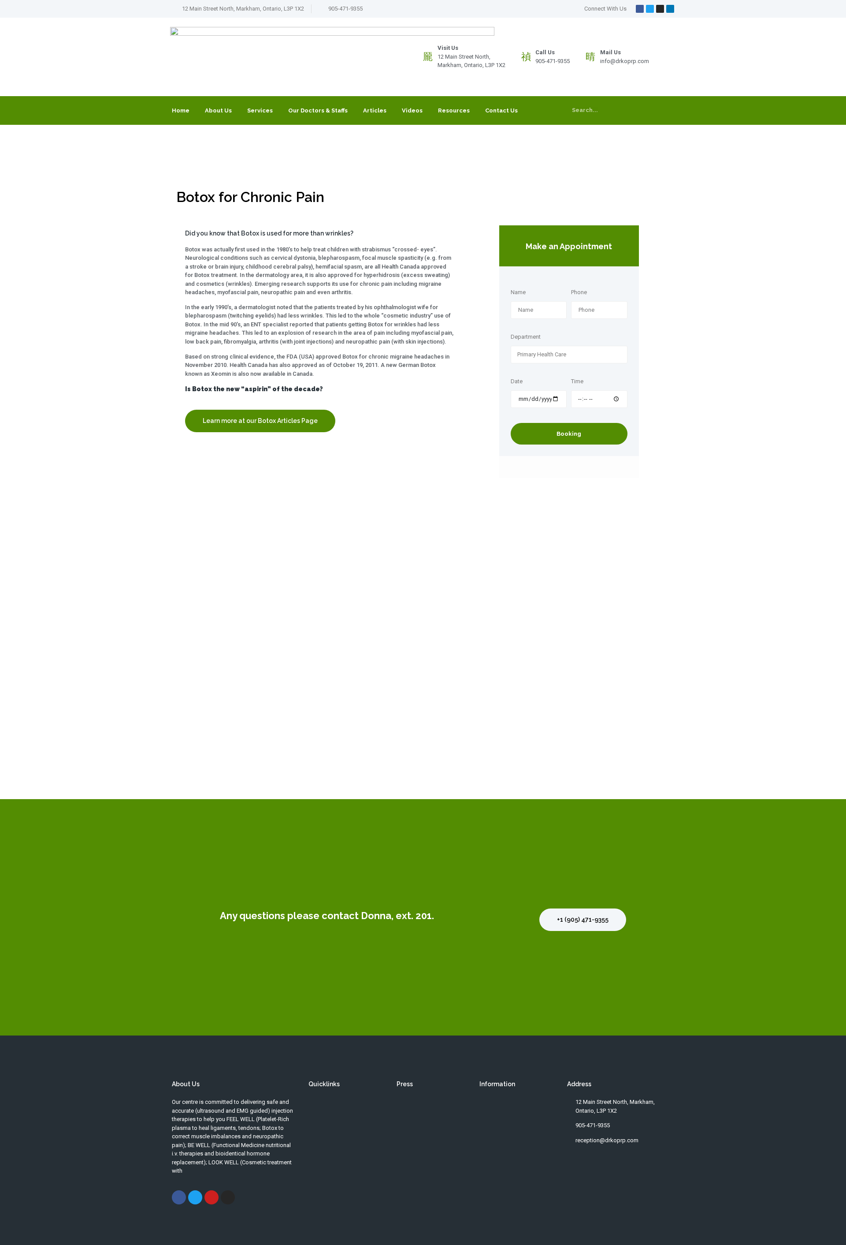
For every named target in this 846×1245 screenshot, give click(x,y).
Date (517, 381)
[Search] (664, 110)
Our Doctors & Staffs (318, 110)
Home (180, 110)
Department (526, 337)
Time (577, 381)
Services (260, 110)
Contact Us (501, 110)
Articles (374, 110)
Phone (579, 292)
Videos (412, 110)
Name (518, 292)
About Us (218, 110)
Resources (454, 110)
